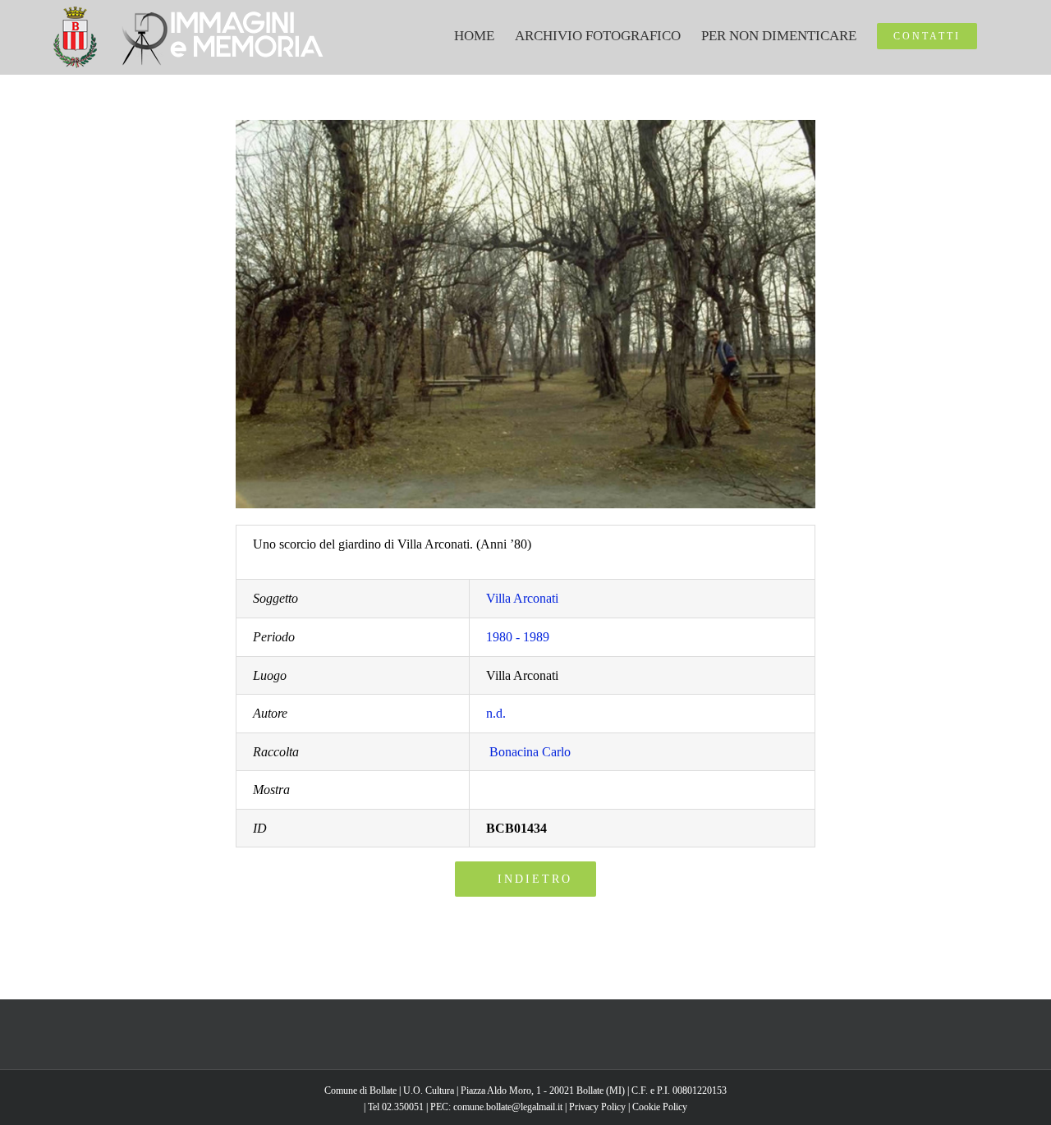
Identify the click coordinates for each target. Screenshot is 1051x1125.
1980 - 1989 (517, 637)
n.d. (496, 713)
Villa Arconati (522, 598)
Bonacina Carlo (530, 752)
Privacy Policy (597, 1107)
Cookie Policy (659, 1107)
